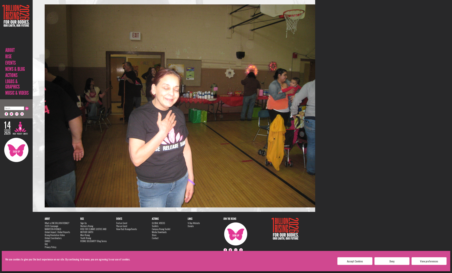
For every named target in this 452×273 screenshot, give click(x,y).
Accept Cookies (355, 261)
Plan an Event (121, 226)
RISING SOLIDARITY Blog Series (93, 241)
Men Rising (85, 235)
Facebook (6, 114)
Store (154, 235)
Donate (191, 226)
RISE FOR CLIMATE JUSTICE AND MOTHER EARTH (93, 230)
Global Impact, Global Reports (57, 232)
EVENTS (10, 63)
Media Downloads (159, 232)
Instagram (22, 114)
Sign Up (16, 150)
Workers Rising (86, 226)
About (10, 50)
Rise (8, 56)
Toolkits (155, 226)
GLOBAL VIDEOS (158, 223)
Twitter (12, 114)
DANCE (47, 241)
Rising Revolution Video (55, 235)
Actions (11, 75)
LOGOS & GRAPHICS (12, 84)
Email (17, 114)
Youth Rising (85, 238)
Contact (155, 238)
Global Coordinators (53, 238)
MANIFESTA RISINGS (53, 229)
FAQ (46, 244)
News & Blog (15, 69)
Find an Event (121, 223)
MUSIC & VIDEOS (17, 93)
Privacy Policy (50, 247)
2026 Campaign (51, 226)
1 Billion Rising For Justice (16, 24)
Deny (391, 261)
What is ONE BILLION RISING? (57, 223)
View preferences (429, 261)
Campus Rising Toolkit (161, 229)
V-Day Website (194, 223)
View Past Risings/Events (126, 229)
